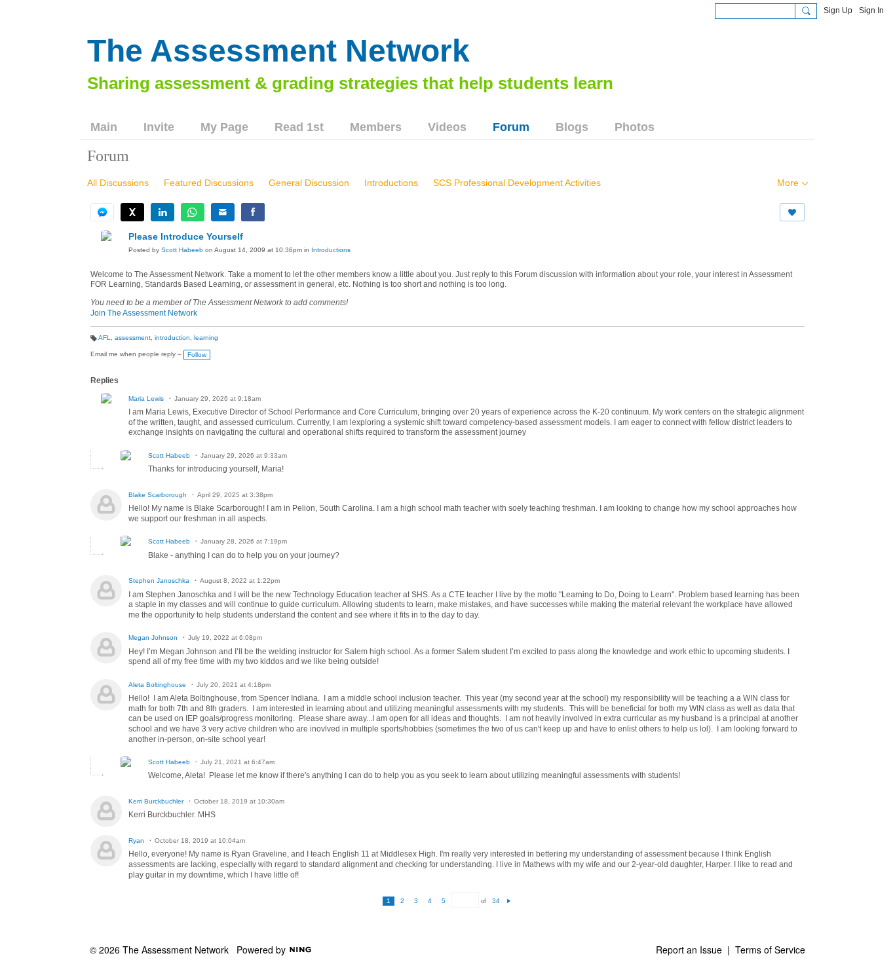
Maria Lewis (146, 398)
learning (206, 337)
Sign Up (838, 10)
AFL (104, 337)
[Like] (792, 212)
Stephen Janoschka (158, 580)
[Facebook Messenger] (102, 212)
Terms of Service (770, 949)
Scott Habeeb (182, 249)
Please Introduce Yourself (185, 236)
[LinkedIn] (162, 212)
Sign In (871, 10)
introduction (172, 337)
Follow (196, 354)
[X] (132, 212)
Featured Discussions (209, 182)
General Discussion (309, 182)
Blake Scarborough (157, 494)
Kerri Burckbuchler (155, 801)
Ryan (136, 840)
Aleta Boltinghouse (157, 684)
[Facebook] (253, 212)
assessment (133, 337)
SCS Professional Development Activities (517, 182)
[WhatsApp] (192, 212)
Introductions (391, 182)
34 (496, 900)
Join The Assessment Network (143, 313)
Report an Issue (689, 949)
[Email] (223, 212)
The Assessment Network (278, 50)
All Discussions (118, 182)
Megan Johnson (154, 637)
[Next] (509, 901)
